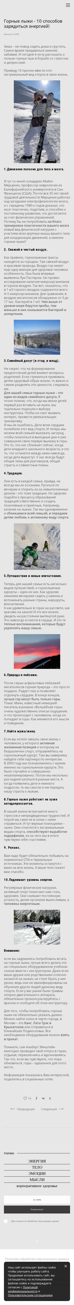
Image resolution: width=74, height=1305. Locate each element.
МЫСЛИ (37, 1179)
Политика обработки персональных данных (37, 1259)
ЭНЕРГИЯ (37, 1161)
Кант (28, 1023)
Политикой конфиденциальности (23, 1289)
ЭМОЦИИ (37, 1173)
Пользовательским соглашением (30, 1295)
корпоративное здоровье (37, 1186)
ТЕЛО (37, 1167)
